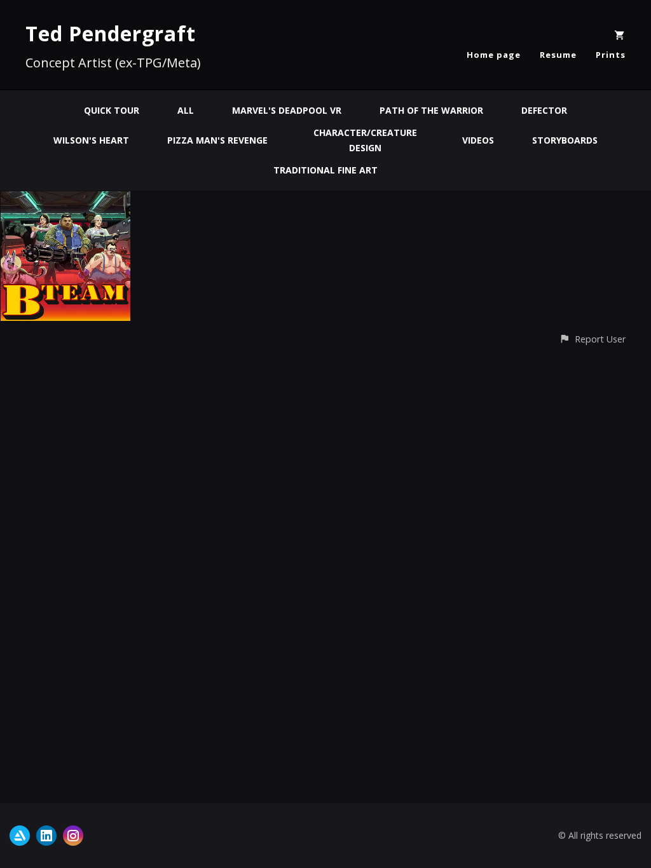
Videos (478, 140)
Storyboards (565, 140)
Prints (611, 54)
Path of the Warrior (431, 110)
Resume (558, 54)
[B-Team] (65, 199)
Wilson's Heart (91, 140)
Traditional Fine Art (325, 170)
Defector (544, 110)
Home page (494, 54)
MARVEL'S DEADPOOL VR (286, 110)
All (185, 110)
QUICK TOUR (111, 110)
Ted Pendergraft (110, 33)
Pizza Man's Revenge (217, 140)
